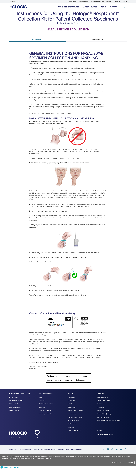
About (103, 7)
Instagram (126, 449)
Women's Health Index (97, 1)
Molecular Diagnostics (46, 404)
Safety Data (72, 1)
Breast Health (13, 397)
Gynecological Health (16, 400)
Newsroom (71, 397)
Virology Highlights (74, 430)
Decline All (123, 463)
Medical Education (103, 410)
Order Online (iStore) (104, 414)
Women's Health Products (68, 7)
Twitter (103, 449)
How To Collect (37, 39)
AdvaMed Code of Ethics (48, 449)
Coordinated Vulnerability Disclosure (109, 420)
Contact (100, 404)
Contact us (117, 1)
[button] (68, 467)
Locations (71, 427)
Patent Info (36, 449)
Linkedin (108, 449)
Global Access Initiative (75, 410)
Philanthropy (72, 414)
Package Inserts (83, 1)
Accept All (115, 463)
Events (70, 404)
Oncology (42, 407)
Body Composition (15, 407)
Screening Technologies (46, 414)
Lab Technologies (90, 7)
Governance (101, 407)
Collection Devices (45, 410)
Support (113, 7)
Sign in (125, 1)
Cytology (42, 400)
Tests (40, 397)
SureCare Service (103, 417)
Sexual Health (13, 404)
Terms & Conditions (25, 449)
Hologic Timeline (73, 420)
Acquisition (71, 400)
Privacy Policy (13, 449)
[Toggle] (125, 7)
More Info (131, 463)
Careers (108, 1)
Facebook (112, 449)
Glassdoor (117, 449)
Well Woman (72, 424)
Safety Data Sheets (103, 400)
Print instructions (96, 39)
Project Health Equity (75, 417)
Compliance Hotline (63, 449)
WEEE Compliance (76, 449)
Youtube (121, 449)
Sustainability (72, 407)
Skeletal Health (14, 410)
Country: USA (14, 1)
